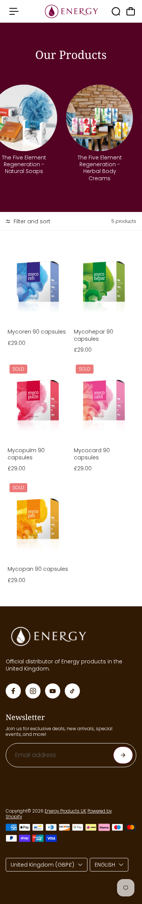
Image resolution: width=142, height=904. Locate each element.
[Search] (116, 11)
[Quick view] (63, 249)
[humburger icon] (14, 11)
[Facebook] (13, 690)
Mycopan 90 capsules (38, 569)
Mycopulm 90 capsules (26, 454)
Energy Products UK (65, 811)
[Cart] (130, 11)
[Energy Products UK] (71, 11)
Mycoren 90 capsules (37, 331)
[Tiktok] (72, 690)
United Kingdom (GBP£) (42, 864)
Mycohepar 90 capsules (93, 335)
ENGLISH (105, 864)
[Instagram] (33, 690)
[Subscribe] (123, 755)
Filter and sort (31, 221)
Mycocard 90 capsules (92, 454)
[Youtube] (52, 690)
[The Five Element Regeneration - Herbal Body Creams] (96, 118)
